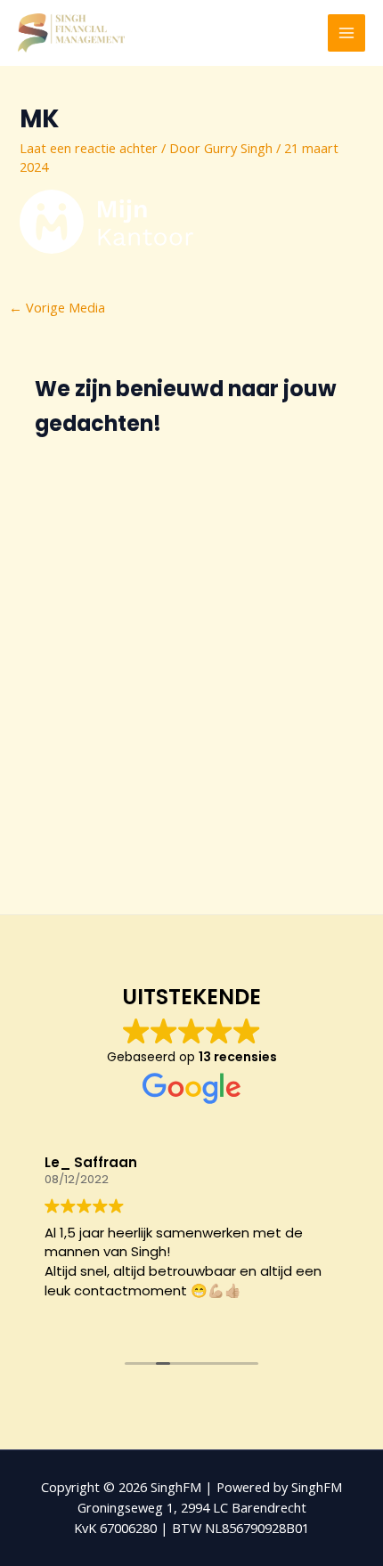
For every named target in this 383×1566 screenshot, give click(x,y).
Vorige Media (57, 307)
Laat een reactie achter (89, 148)
